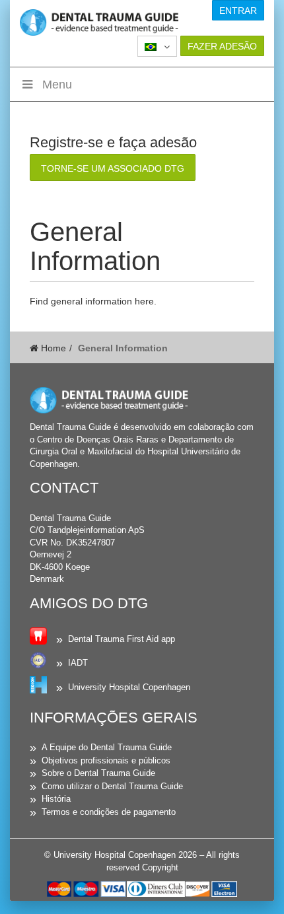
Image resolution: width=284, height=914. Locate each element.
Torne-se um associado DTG (112, 168)
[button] (157, 46)
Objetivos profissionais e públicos (106, 760)
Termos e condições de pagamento (109, 812)
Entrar (238, 10)
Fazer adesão (222, 46)
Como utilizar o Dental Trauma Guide (112, 786)
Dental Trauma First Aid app (121, 639)
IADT (78, 663)
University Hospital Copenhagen (129, 687)
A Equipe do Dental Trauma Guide (107, 747)
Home (52, 348)
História (56, 799)
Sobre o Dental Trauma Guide (98, 773)
